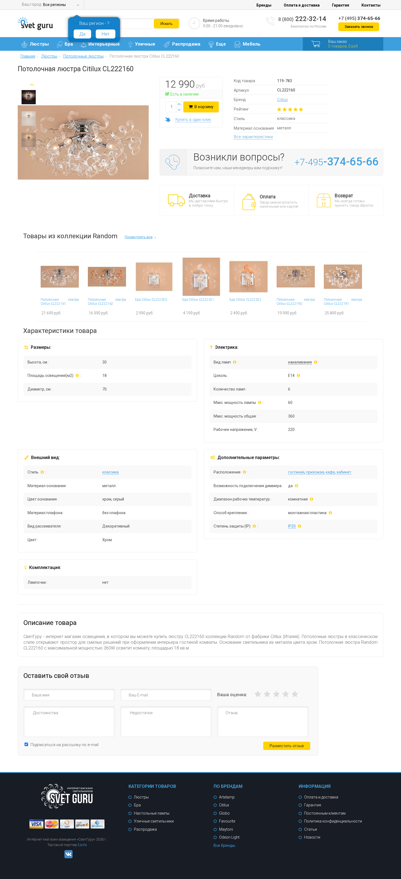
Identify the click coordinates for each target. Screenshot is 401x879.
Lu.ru (82, 844)
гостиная (296, 472)
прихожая (315, 472)
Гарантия (340, 5)
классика (110, 472)
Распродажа (186, 44)
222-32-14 (302, 19)
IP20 (292, 526)
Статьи (310, 829)
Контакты (371, 5)
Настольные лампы (151, 813)
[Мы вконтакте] (67, 857)
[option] (28, 98)
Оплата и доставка (302, 5)
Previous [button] (32, 82)
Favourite (227, 821)
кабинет (344, 472)
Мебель (252, 44)
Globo (224, 813)
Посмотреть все (138, 237)
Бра (69, 44)
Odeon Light (229, 837)
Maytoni (226, 829)
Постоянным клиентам (325, 813)
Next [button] (32, 153)
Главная (27, 56)
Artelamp (227, 797)
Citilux (282, 99)
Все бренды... (225, 845)
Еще (221, 44)
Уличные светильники (154, 821)
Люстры (39, 44)
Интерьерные (104, 44)
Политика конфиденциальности (333, 821)
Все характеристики (253, 136)
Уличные (145, 44)
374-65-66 (359, 18)
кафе (330, 472)
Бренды (263, 5)
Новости (312, 837)
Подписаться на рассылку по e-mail (64, 744)
